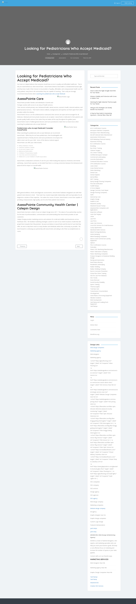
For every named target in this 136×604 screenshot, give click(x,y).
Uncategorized (56, 54)
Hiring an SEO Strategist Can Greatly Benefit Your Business (101, 108)
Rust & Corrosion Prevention (99, 271)
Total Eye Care (94, 289)
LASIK (92, 216)
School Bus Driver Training (98, 273)
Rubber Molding (95, 267)
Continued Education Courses (99, 161)
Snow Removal (94, 280)
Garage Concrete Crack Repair (99, 190)
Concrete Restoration (96, 159)
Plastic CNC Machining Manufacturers (101, 249)
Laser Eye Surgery (95, 214)
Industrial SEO (94, 583)
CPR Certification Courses (98, 164)
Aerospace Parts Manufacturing (99, 133)
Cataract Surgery (95, 150)
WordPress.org (94, 334)
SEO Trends (93, 278)
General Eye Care (95, 197)
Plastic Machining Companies (99, 254)
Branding (93, 146)
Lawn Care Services (96, 223)
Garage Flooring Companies (98, 192)
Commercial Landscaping (97, 157)
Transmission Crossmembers (99, 291)
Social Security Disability (97, 282)
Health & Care (94, 201)
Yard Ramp (93, 579)
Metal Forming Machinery (98, 232)
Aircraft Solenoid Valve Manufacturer (101, 135)
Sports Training (94, 284)
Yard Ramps (94, 306)
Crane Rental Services (96, 168)
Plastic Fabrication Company (98, 251)
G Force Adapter (95, 188)
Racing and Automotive (97, 260)
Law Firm (93, 219)
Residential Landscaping (97, 264)
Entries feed (93, 325)
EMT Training (94, 179)
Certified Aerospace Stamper (99, 155)
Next (78, 246)
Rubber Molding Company (98, 269)
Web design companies (97, 347)
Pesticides (93, 247)
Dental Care (93, 172)
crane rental (93, 166)
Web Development (95, 300)
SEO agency (93, 498)
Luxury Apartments (96, 227)
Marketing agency (95, 351)
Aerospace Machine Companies (99, 130)
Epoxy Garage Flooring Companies (100, 181)
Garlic (92, 195)
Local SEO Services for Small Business (101, 225)
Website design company (97, 508)
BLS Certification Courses (98, 144)
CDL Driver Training (96, 152)
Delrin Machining (95, 170)
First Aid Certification (96, 183)
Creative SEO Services (96, 586)
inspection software (96, 212)
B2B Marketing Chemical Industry (100, 139)
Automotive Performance (98, 137)
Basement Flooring (96, 141)
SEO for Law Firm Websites (98, 275)
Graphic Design (94, 199)
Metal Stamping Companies (98, 236)
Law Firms (93, 221)
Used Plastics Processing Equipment (101, 295)
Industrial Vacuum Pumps (97, 206)
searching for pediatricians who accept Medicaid (50, 94)
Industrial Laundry (95, 203)
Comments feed (95, 329)
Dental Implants (95, 175)
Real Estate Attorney (96, 262)
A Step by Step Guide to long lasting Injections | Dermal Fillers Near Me (101, 114)
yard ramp (93, 532)
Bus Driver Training (96, 148)
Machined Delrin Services (97, 230)
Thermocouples (95, 287)
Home (48, 54)
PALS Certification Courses (98, 245)
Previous (22, 246)
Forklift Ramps (94, 186)
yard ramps (93, 528)
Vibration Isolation (95, 298)
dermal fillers (94, 177)
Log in (92, 320)
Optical (92, 243)
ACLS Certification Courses (98, 128)
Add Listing (128, 3)
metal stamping (95, 234)
